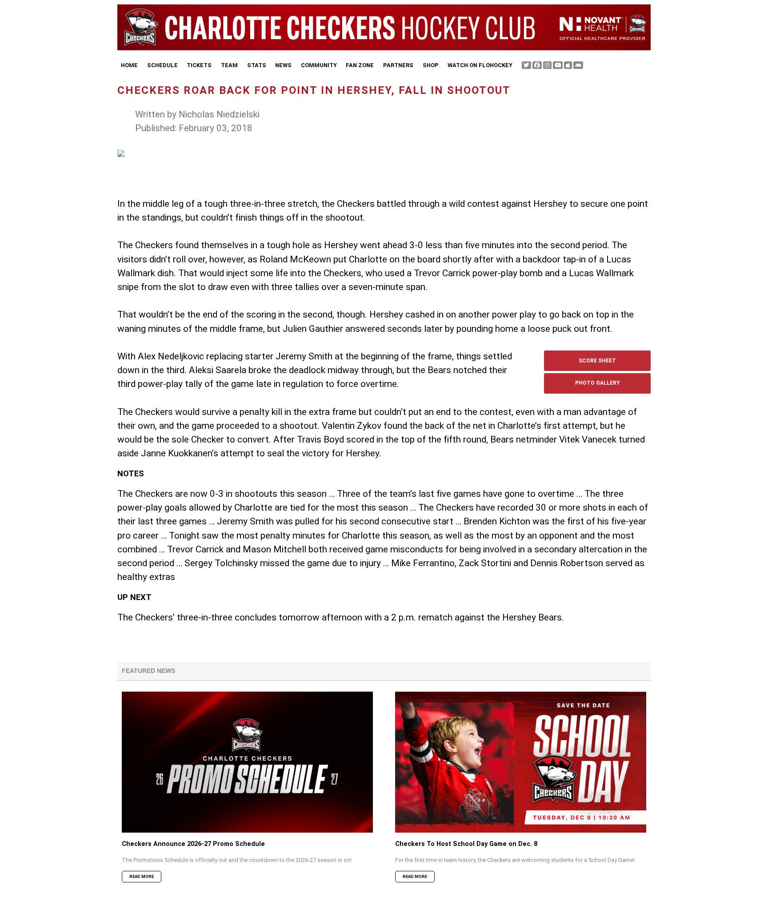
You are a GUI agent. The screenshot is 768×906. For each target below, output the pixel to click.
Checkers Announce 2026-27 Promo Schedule (193, 844)
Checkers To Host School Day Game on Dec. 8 (466, 844)
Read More (141, 876)
